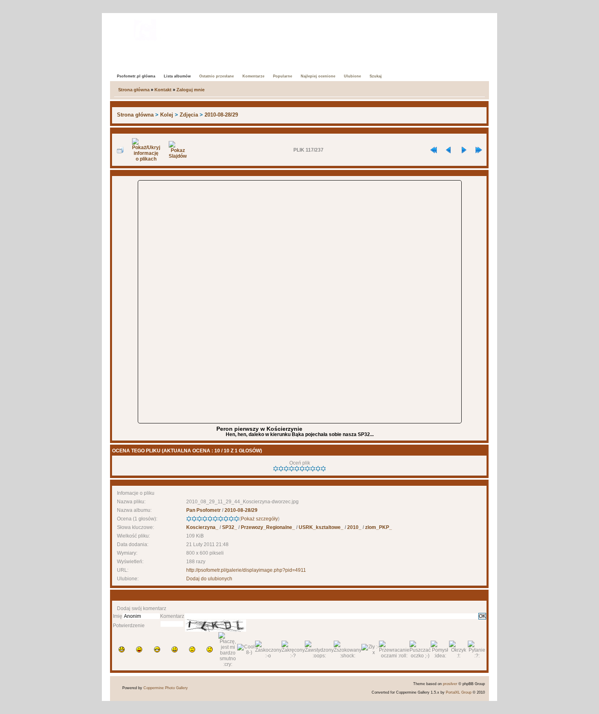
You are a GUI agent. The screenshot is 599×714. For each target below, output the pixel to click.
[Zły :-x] (370, 649)
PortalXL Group (458, 692)
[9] (318, 469)
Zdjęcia (189, 115)
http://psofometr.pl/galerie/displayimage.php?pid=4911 (246, 570)
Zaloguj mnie (190, 89)
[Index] (145, 28)
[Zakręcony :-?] (293, 650)
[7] (307, 469)
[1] (275, 469)
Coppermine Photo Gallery (165, 688)
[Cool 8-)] (246, 649)
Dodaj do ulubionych (209, 579)
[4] (291, 469)
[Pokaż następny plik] (463, 149)
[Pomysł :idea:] (440, 650)
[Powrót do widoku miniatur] (120, 149)
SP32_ (229, 527)
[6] (302, 469)
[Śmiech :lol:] (122, 649)
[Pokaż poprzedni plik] (448, 149)
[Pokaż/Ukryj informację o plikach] (146, 150)
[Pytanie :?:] (477, 650)
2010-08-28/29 (221, 115)
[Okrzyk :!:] (458, 650)
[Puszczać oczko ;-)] (420, 650)
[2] (281, 469)
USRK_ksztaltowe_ (321, 527)
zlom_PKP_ (378, 527)
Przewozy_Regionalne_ (268, 527)
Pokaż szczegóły (259, 519)
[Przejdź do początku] (433, 149)
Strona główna (134, 89)
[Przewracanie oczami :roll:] (394, 650)
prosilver (450, 684)
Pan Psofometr (203, 510)
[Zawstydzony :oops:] (319, 650)
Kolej (166, 115)
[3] (286, 469)
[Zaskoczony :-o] (268, 650)
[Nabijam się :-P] (139, 649)
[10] (323, 469)
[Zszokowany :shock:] (347, 650)
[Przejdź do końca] (478, 149)
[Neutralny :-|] (192, 649)
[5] (297, 469)
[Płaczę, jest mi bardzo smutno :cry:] (227, 649)
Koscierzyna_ (202, 527)
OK (482, 616)
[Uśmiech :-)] (175, 649)
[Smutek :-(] (210, 649)
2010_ (354, 527)
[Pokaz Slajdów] (178, 150)
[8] (312, 469)
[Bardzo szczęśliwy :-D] (157, 649)
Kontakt (163, 89)
